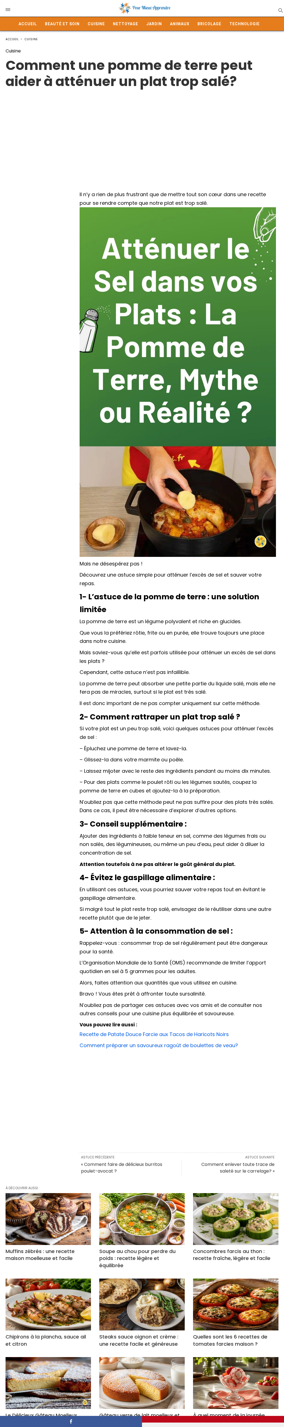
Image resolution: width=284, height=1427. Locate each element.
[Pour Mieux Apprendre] (144, 8)
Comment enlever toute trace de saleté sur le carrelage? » (238, 1167)
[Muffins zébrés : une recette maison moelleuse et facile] (48, 1219)
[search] (280, 10)
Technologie (244, 24)
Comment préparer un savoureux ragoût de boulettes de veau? (159, 1045)
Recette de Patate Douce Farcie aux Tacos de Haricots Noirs (154, 1034)
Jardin (154, 24)
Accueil (28, 24)
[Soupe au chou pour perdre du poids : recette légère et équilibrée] (142, 1219)
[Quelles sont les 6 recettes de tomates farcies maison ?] (235, 1305)
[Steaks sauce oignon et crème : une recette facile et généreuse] (142, 1305)
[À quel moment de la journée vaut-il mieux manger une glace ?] (235, 1383)
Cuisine (96, 24)
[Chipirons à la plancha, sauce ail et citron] (48, 1305)
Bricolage (209, 24)
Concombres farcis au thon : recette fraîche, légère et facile (231, 1255)
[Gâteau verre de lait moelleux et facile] (142, 1383)
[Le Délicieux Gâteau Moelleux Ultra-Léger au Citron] (48, 1383)
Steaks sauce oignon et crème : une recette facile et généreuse (138, 1340)
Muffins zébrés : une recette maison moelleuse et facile (40, 1255)
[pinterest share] (213, 1419)
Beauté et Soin (62, 24)
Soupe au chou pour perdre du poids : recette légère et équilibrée (137, 1258)
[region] (142, 134)
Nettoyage (125, 24)
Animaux (179, 24)
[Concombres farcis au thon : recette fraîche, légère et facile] (235, 1219)
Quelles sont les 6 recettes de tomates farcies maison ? (230, 1340)
